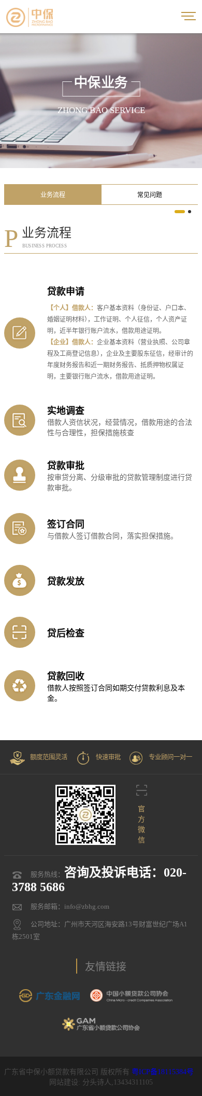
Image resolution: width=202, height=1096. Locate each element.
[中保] (29, 16)
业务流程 (52, 195)
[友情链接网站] (49, 995)
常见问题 (149, 195)
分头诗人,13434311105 (117, 1082)
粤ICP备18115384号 (163, 1072)
